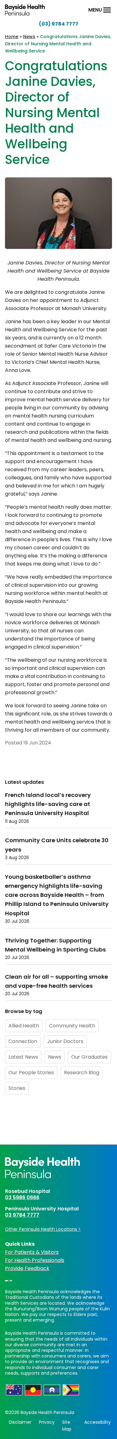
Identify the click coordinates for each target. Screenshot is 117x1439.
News (29, 36)
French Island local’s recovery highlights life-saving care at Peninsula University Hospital (48, 804)
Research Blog (81, 1072)
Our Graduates (89, 1057)
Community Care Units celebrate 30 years (57, 844)
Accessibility (97, 1422)
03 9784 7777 (22, 1215)
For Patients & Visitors (32, 1252)
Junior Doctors (65, 1041)
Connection (22, 1041)
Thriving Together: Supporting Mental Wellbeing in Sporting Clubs (55, 945)
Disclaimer (20, 1422)
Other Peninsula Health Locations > (43, 1229)
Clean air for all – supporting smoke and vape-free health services (56, 981)
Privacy (47, 1422)
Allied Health (23, 1025)
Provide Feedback (27, 1268)
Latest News (23, 1057)
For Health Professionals (34, 1260)
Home (11, 36)
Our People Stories (31, 1072)
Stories (16, 1088)
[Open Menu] (107, 10)
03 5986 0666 (22, 1197)
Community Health (72, 1025)
